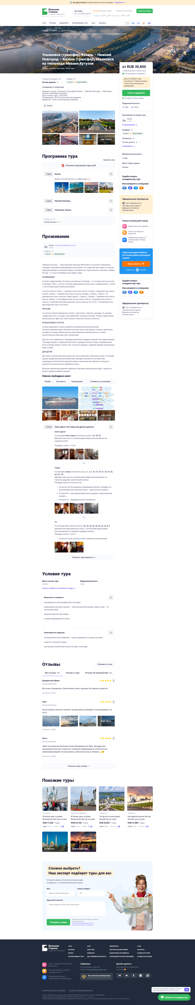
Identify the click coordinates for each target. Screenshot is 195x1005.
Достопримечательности (96, 956)
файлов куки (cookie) (171, 990)
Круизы (55, 30)
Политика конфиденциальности (81, 990)
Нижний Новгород (56, 68)
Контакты (102, 23)
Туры (44, 23)
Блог (89, 946)
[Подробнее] (60, 79)
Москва (96, 11)
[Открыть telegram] (119, 975)
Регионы (53, 23)
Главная (45, 30)
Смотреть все (109, 160)
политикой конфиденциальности (82, 923)
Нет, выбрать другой (84, 13)
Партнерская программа (118, 949)
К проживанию (128, 125)
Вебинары (91, 953)
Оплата (70, 953)
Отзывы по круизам (144, 956)
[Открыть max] (147, 975)
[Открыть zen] (140, 975)
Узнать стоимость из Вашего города (58, 588)
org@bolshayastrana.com (97, 969)
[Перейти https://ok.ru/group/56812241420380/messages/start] (141, 187)
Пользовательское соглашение (53, 990)
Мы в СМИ (90, 949)
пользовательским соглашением (82, 925)
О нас (93, 23)
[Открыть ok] (133, 975)
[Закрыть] (111, 174)
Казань (45, 68)
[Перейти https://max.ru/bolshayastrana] (130, 187)
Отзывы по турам (143, 953)
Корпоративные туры (80, 23)
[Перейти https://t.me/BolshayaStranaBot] (135, 187)
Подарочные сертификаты (119, 953)
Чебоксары (70, 68)
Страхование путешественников (121, 956)
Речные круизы (67, 30)
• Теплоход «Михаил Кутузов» (65, 245)
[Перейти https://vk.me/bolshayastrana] (124, 187)
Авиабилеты (63, 23)
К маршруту (127, 146)
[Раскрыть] (111, 201)
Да (75, 13)
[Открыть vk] (126, 975)
